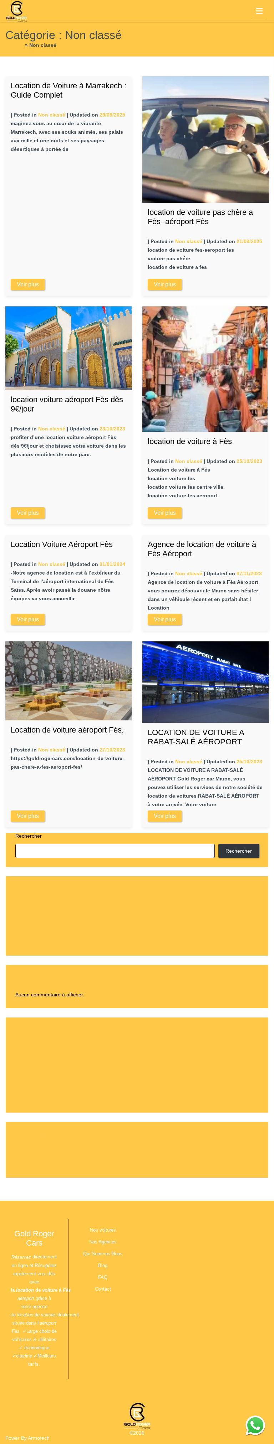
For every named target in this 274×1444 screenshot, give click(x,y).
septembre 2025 (33, 1047)
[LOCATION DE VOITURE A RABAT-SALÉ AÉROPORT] (205, 682)
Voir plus (28, 284)
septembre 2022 (33, 1094)
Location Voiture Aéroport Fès (62, 544)
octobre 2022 (30, 1086)
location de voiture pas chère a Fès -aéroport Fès (200, 217)
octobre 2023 (30, 1062)
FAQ (102, 1277)
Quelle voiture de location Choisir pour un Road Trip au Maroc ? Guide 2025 (101, 913)
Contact (103, 1289)
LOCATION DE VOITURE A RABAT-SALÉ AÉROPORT (196, 737)
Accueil (14, 45)
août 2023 (26, 1078)
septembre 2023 (33, 1070)
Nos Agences (103, 1242)
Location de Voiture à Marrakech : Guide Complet (71, 905)
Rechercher (28, 835)
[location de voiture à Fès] (205, 368)
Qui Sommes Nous (102, 1253)
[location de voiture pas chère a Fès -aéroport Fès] (205, 139)
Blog (102, 1265)
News (21, 1151)
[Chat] (255, 1425)
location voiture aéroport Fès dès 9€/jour (61, 929)
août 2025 (26, 1055)
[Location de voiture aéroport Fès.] (68, 680)
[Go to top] (262, 1386)
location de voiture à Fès (190, 441)
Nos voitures (103, 1230)
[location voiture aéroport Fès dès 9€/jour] (68, 348)
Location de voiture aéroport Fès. (67, 729)
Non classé (51, 115)
